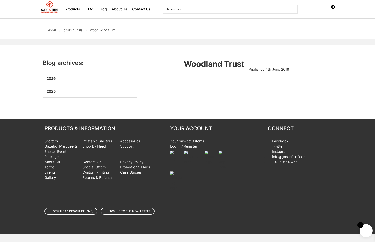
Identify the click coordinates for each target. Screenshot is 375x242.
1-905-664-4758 (286, 162)
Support (127, 146)
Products (72, 9)
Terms (49, 167)
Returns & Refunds (97, 177)
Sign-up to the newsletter (130, 211)
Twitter (278, 146)
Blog (103, 9)
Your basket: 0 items (187, 141)
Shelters (51, 141)
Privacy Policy (131, 162)
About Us (119, 9)
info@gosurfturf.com (289, 156)
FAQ (91, 9)
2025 (51, 91)
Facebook (280, 141)
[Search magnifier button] (293, 9)
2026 (51, 78)
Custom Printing (95, 172)
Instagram (280, 151)
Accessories (130, 141)
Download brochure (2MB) (73, 211)
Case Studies (73, 30)
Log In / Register (183, 146)
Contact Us (141, 9)
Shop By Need (94, 146)
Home (52, 30)
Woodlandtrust (102, 30)
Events (50, 172)
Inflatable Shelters (97, 141)
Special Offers (94, 167)
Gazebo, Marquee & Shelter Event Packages (60, 151)
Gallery (50, 177)
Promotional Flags (135, 167)
